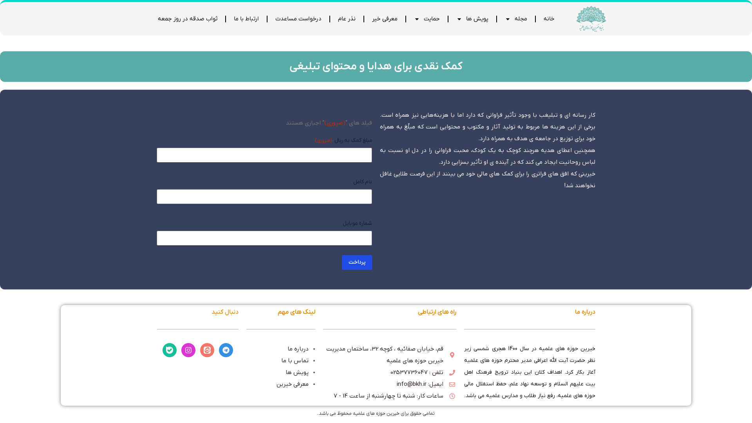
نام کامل (362, 182)
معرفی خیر (385, 19)
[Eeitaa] (207, 350)
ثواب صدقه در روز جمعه (187, 19)
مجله (521, 19)
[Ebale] (170, 350)
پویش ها (477, 19)
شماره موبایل (357, 223)
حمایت (432, 19)
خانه (549, 19)
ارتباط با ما (246, 19)
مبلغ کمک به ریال (343, 140)
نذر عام (347, 19)
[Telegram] (226, 350)
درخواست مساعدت (298, 19)
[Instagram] (188, 350)
